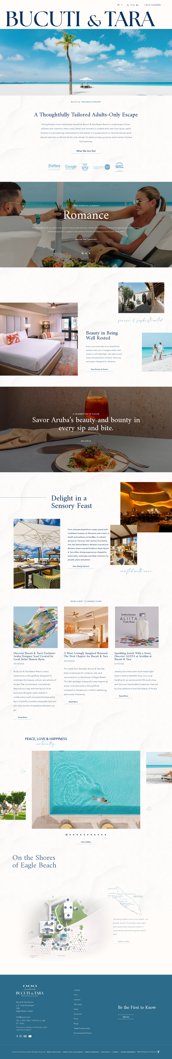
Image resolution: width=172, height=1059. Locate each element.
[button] (82, 253)
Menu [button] (134, 5)
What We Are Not (86, 151)
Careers (77, 999)
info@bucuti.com (23, 1017)
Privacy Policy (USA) (53, 1052)
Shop (76, 1009)
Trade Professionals (82, 1028)
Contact (77, 990)
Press (76, 1019)
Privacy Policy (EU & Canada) (73, 1052)
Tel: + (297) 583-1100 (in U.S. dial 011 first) (30, 1022)
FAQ (75, 995)
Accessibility (105, 1052)
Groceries (78, 1014)
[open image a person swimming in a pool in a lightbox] (86, 790)
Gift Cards (78, 1004)
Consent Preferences (128, 1052)
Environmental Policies (83, 1033)
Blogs (76, 1023)
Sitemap (115, 1052)
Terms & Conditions (92, 1052)
